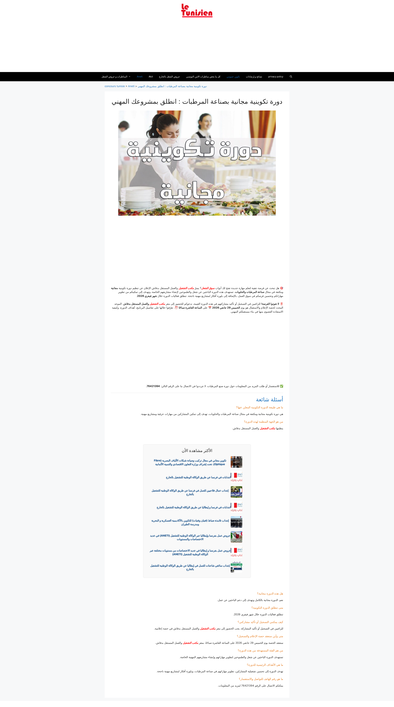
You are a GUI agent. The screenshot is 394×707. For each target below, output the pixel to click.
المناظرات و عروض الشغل (114, 76)
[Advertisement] (197, 46)
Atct (151, 76)
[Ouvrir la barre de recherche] (290, 76)
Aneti (140, 76)
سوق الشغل (208, 288)
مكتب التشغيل (186, 288)
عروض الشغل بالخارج (169, 76)
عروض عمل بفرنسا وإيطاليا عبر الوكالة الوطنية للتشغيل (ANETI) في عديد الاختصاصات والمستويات (190, 537)
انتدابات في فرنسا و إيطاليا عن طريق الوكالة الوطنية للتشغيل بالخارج (194, 507)
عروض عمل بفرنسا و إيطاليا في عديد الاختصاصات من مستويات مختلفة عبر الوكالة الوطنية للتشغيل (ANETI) (190, 552)
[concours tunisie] (197, 10)
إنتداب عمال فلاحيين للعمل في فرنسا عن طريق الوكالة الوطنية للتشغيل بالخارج (190, 492)
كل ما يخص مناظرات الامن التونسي (203, 76)
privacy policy (275, 76)
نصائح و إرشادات (254, 76)
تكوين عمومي (233, 76)
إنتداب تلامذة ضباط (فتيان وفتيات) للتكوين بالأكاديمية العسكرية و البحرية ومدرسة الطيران (190, 522)
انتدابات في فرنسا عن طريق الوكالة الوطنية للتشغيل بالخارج (198, 477)
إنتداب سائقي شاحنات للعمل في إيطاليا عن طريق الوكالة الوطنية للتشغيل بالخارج (190, 567)
